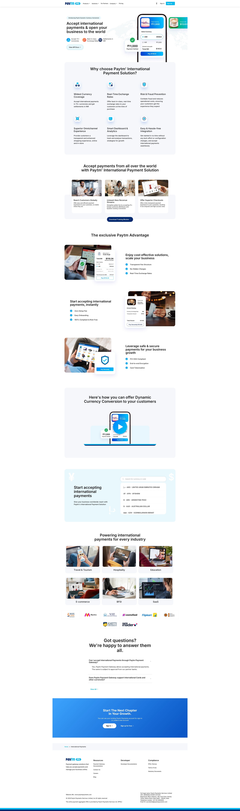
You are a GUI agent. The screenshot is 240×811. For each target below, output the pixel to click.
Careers (95, 773)
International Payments (78, 746)
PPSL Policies (152, 764)
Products (86, 3)
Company (113, 3)
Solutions (95, 3)
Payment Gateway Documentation (99, 765)
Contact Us (96, 769)
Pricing (121, 3)
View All (93, 689)
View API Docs (74, 47)
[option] (143, 487)
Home (66, 746)
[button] (120, 427)
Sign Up (169, 3)
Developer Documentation (129, 764)
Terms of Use (152, 767)
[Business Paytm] (73, 760)
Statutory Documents (154, 771)
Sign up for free (126, 726)
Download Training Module (119, 219)
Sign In (162, 3)
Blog (94, 777)
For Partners (104, 3)
